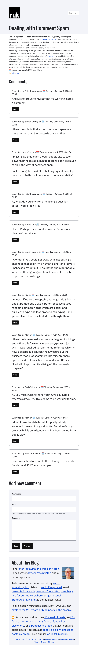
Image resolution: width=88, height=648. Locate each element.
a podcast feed (40, 625)
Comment (16, 518)
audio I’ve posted (51, 587)
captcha (51, 56)
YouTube (26, 639)
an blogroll (57, 634)
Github (51, 642)
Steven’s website (49, 39)
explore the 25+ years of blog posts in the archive (42, 610)
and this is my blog (38, 569)
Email (14, 504)
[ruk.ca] (44, 12)
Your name (16, 494)
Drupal (43, 642)
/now (56, 583)
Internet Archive (67, 639)
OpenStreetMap (52, 639)
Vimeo (34, 639)
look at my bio (20, 587)
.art (36, 642)
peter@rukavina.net (24, 599)
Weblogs (15, 73)
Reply (15, 109)
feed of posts (54, 617)
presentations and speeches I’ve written (36, 591)
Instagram (17, 639)
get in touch (54, 595)
